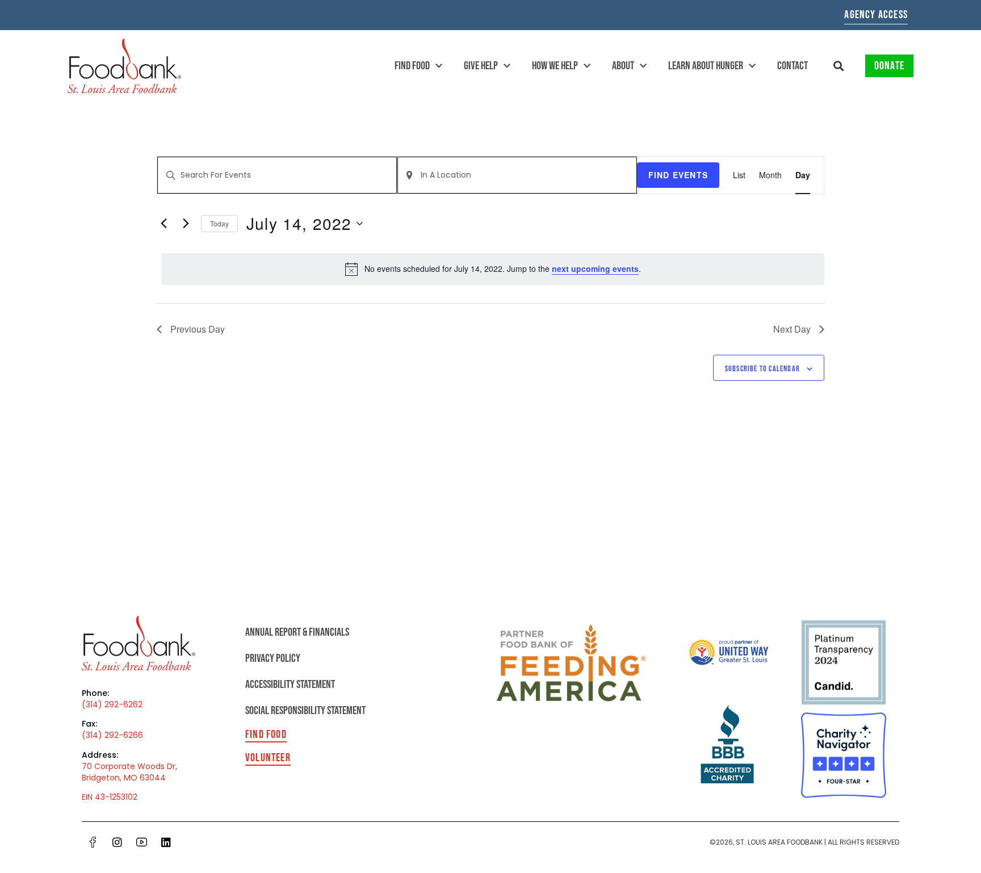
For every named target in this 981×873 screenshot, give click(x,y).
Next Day (792, 328)
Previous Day (197, 328)
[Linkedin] (166, 842)
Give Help (481, 66)
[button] (838, 66)
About (623, 66)
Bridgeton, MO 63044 (124, 777)
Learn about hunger (705, 66)
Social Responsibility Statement (305, 710)
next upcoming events (595, 268)
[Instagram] (117, 842)
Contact (792, 66)
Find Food (412, 66)
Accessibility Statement (290, 684)
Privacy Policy (272, 658)
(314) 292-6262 (112, 704)
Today (219, 223)
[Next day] (185, 223)
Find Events (678, 175)
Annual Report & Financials (297, 632)
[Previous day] (163, 223)
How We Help (555, 66)
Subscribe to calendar (762, 368)
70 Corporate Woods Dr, (129, 766)
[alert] (492, 269)
